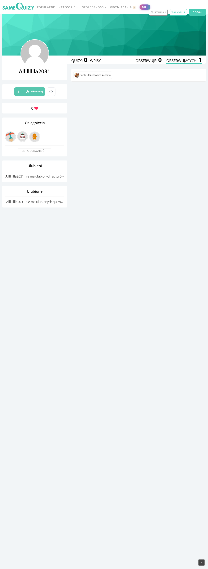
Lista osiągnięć (33, 151)
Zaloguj (178, 12)
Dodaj (197, 12)
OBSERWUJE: (148, 60)
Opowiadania (122, 7)
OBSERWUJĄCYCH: (184, 60)
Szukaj (160, 12)
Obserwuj (30, 91)
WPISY (95, 60)
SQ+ (145, 7)
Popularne (46, 7)
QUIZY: (79, 60)
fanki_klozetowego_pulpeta (95, 75)
